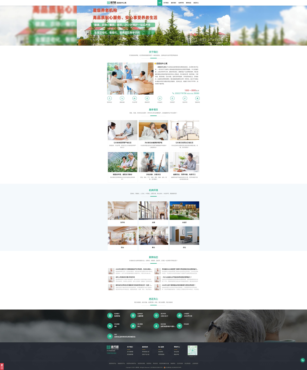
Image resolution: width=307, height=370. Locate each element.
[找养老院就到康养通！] (111, 2)
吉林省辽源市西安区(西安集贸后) (124, 337)
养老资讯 (155, 363)
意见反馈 (176, 351)
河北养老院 (188, 363)
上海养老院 (195, 363)
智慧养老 (149, 363)
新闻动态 (188, 2)
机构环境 (181, 2)
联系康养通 (130, 354)
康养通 (137, 367)
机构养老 (117, 316)
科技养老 (160, 351)
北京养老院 (180, 363)
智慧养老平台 (112, 363)
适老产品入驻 (145, 354)
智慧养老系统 (141, 363)
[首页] (113, 348)
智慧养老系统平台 (131, 363)
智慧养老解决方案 (164, 363)
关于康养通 (130, 351)
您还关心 (196, 2)
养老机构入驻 (145, 351)
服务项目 (173, 2)
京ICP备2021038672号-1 (156, 367)
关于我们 (166, 2)
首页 (160, 2)
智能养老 (173, 363)
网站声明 (176, 354)
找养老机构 (161, 354)
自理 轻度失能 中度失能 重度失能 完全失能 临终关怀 (169, 326)
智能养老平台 (121, 363)
